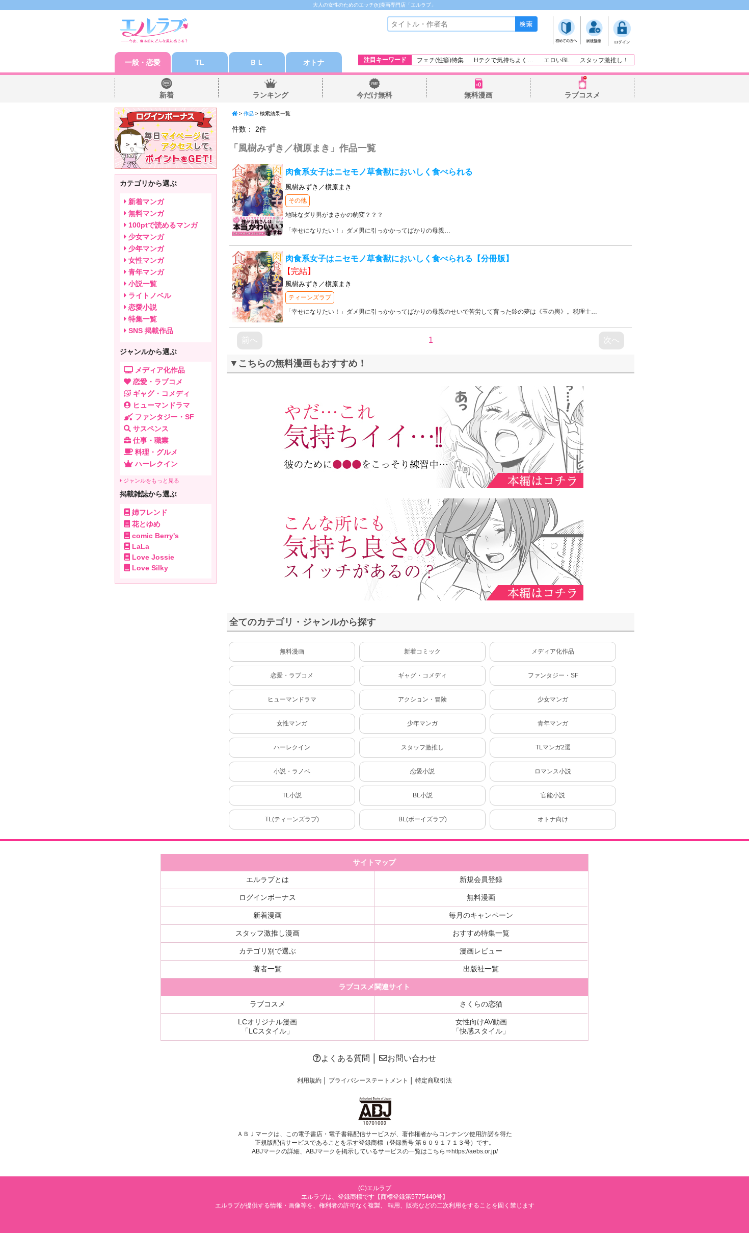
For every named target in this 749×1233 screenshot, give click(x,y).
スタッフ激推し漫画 (267, 933)
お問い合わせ (411, 1058)
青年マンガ (553, 723)
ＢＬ (257, 62)
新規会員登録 (481, 879)
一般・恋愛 (142, 62)
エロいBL (557, 60)
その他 (297, 200)
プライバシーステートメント (368, 1080)
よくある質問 (345, 1058)
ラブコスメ (582, 95)
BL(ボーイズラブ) (422, 819)
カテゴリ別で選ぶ (267, 951)
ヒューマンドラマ (292, 699)
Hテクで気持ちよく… (503, 60)
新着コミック (422, 651)
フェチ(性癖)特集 (440, 60)
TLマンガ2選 (553, 747)
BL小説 (423, 795)
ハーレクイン (292, 747)
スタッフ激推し (422, 747)
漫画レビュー (481, 951)
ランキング (270, 95)
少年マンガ (422, 723)
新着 (166, 95)
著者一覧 (267, 969)
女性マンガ (292, 723)
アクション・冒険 (422, 699)
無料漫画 (478, 95)
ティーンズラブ (309, 297)
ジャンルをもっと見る (150, 480)
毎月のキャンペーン (481, 915)
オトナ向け (553, 819)
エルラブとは (267, 879)
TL (199, 62)
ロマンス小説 (552, 771)
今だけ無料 (374, 95)
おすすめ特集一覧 (481, 933)
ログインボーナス (267, 897)
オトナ (314, 62)
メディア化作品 (552, 651)
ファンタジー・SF (553, 675)
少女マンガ (553, 699)
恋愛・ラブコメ (292, 675)
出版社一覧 (481, 969)
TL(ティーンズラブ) (292, 819)
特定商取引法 (433, 1080)
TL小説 (292, 795)
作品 (249, 113)
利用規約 (309, 1080)
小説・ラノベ (292, 771)
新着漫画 (267, 915)
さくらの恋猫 (481, 1004)
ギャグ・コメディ (422, 675)
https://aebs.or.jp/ (474, 1151)
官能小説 (553, 795)
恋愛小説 (422, 771)
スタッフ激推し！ (604, 60)
